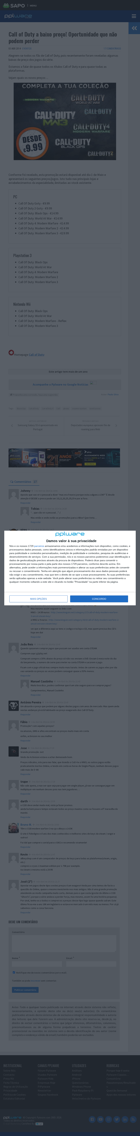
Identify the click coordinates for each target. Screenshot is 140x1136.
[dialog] (70, 568)
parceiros (39, 546)
